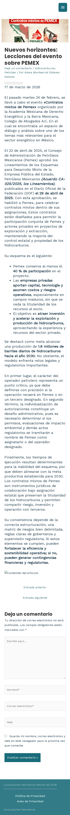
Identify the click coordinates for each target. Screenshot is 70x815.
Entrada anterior (35, 587)
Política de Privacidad (30, 796)
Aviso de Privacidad (30, 801)
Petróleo (10, 72)
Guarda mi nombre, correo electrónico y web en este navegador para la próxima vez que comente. (34, 740)
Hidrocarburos (45, 68)
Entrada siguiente (35, 597)
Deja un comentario (18, 68)
